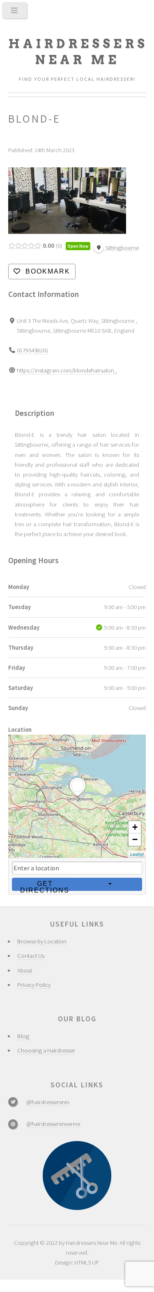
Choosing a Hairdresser (46, 1050)
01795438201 (32, 350)
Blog (23, 1036)
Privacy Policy (34, 984)
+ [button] (135, 827)
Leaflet (137, 854)
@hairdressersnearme (53, 1124)
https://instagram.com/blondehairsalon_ (67, 370)
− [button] (135, 839)
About (24, 970)
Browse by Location (42, 941)
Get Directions (44, 885)
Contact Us (30, 955)
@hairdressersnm (47, 1102)
